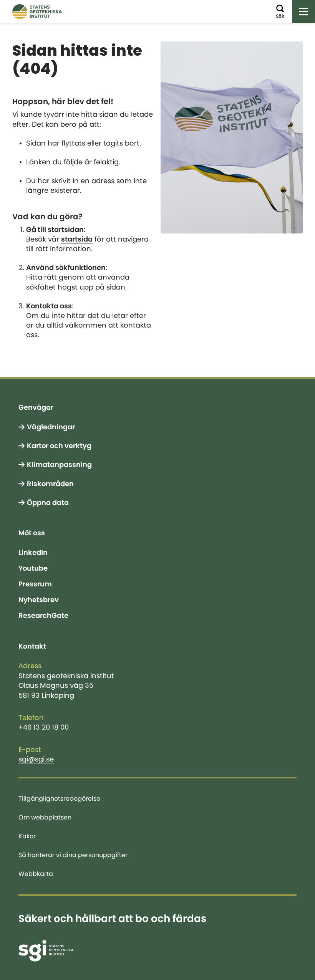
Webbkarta (35, 874)
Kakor (27, 836)
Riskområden (50, 483)
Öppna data (48, 502)
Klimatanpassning (59, 464)
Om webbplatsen (44, 817)
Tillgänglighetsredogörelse (59, 798)
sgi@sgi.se (36, 759)
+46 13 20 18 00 (43, 727)
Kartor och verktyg (59, 445)
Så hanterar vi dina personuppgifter (73, 855)
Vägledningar (51, 427)
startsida (77, 239)
